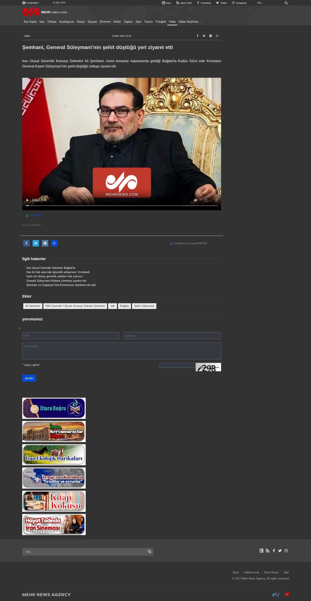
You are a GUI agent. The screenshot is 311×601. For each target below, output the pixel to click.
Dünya (81, 21)
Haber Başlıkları (188, 21)
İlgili (286, 572)
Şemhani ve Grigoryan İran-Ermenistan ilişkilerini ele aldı (61, 285)
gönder (29, 378)
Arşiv (168, 3)
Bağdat (124, 305)
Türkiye (51, 21)
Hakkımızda (251, 572)
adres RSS (185, 3)
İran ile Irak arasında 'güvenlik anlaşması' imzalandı (58, 272)
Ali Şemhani (32, 305)
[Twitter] (280, 551)
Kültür (117, 21)
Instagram (240, 3)
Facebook (205, 3)
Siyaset (92, 21)
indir (35, 215)
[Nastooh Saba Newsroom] (274, 594)
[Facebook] (273, 551)
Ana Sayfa (30, 21)
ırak (112, 305)
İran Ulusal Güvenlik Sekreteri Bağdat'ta (50, 267)
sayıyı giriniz (31, 364)
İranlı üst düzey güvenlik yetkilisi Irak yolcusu (54, 276)
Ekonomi (105, 21)
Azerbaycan (66, 21)
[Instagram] (286, 551)
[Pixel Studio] (285, 594)
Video (172, 21)
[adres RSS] (267, 551)
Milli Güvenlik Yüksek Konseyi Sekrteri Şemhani (75, 305)
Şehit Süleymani (144, 305)
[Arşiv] (261, 551)
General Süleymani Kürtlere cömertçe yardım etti (56, 280)
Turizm (148, 21)
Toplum (128, 21)
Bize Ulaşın (271, 572)
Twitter (223, 3)
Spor (138, 21)
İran (42, 21)
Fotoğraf (161, 21)
